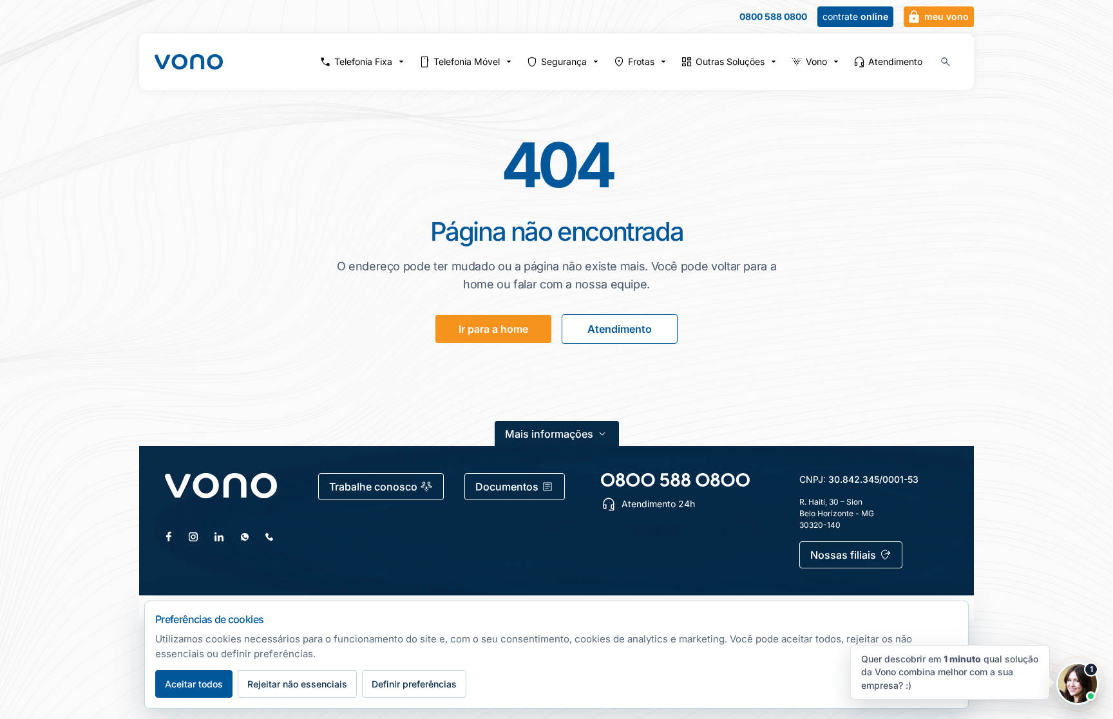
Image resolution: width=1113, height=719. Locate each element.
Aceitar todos (194, 683)
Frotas (641, 61)
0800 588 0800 (773, 16)
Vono (816, 61)
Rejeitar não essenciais (297, 683)
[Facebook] (169, 536)
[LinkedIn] (219, 537)
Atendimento (895, 61)
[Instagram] (193, 537)
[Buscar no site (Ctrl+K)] (945, 61)
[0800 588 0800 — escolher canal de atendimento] (675, 480)
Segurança (564, 61)
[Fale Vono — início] (189, 62)
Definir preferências (414, 683)
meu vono (946, 16)
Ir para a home (493, 328)
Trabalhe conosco (373, 486)
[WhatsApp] (245, 537)
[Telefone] (269, 537)
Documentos (506, 486)
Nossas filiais (843, 554)
